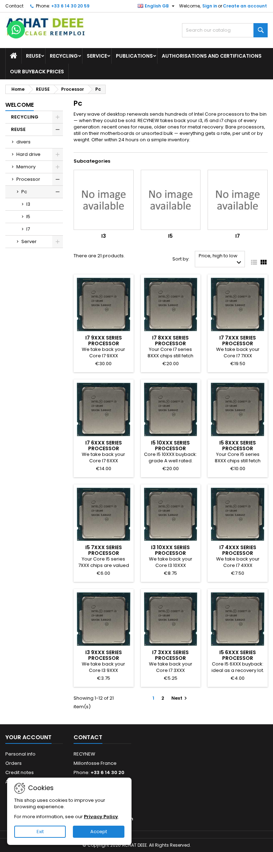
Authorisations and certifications (212, 55)
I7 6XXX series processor (103, 445)
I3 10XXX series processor (170, 550)
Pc (24, 191)
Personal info (20, 754)
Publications (134, 55)
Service (97, 55)
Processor (28, 179)
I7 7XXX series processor (237, 340)
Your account (28, 737)
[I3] (104, 200)
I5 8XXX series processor (237, 445)
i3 (200, 120)
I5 (28, 216)
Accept (98, 831)
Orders (13, 763)
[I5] (171, 200)
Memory (26, 166)
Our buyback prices (37, 71)
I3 (28, 204)
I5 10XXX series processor (170, 445)
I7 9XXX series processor (103, 340)
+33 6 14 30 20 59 (70, 6)
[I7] (238, 200)
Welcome (19, 105)
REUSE (33, 55)
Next (180, 698)
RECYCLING (64, 55)
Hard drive (28, 154)
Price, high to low (221, 259)
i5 (206, 120)
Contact (14, 6)
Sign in (209, 6)
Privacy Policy (101, 816)
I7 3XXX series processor (170, 655)
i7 (221, 120)
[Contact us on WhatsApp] (16, 29)
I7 (28, 229)
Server (29, 241)
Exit (40, 831)
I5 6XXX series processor (237, 655)
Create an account (245, 6)
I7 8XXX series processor (170, 340)
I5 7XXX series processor (103, 550)
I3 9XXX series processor (103, 655)
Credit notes (19, 772)
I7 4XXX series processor (237, 550)
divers (23, 141)
